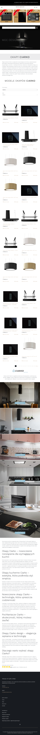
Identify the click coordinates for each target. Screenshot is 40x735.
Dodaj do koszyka (6, 122)
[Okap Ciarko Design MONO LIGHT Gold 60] (29, 266)
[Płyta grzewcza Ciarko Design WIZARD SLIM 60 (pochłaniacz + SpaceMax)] (10, 319)
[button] (1, 16)
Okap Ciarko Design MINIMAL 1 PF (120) (10, 117)
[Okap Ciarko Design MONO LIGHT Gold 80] (10, 187)
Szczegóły (16, 122)
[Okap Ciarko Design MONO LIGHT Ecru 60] (29, 240)
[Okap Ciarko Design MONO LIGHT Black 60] (10, 266)
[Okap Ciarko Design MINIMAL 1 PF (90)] (10, 240)
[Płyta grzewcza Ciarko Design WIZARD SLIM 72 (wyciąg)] (10, 346)
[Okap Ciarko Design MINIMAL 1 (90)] (29, 293)
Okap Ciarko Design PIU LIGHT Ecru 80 (29, 356)
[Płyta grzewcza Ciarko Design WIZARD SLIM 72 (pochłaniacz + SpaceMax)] (10, 293)
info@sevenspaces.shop (23, 4)
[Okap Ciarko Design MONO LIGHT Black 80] (29, 160)
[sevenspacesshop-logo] (20, 6)
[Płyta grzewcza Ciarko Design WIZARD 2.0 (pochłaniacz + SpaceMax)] (29, 107)
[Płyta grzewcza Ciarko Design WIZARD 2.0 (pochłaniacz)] (10, 134)
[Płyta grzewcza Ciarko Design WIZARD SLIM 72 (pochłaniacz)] (29, 319)
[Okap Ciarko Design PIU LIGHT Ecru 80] (29, 346)
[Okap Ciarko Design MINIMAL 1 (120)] (29, 213)
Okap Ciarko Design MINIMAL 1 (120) (29, 223)
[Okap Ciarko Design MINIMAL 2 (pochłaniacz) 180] (10, 213)
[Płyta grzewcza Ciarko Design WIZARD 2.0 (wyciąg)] (29, 187)
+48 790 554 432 (16, 4)
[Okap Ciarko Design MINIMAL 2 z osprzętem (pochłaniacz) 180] (29, 134)
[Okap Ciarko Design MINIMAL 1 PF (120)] (10, 107)
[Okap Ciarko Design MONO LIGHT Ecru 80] (10, 160)
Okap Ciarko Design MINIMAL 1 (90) (28, 303)
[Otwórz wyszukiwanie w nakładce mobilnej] (20, 28)
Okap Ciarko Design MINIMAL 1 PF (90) (10, 250)
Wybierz (4, 94)
